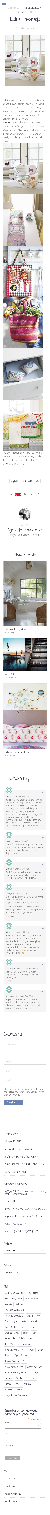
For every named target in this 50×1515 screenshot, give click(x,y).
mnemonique (10, 996)
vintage (18, 1383)
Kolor (34, 1332)
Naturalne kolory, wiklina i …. (18, 629)
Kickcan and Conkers (13, 968)
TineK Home (30, 1378)
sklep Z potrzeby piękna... (16, 1372)
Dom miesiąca (11, 1321)
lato (37, 480)
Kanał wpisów (11, 1486)
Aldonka (8, 932)
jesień (25, 1332)
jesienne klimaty (12, 1332)
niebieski (30, 1349)
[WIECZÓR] (25, 654)
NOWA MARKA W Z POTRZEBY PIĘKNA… (25, 1164)
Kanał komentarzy (13, 1493)
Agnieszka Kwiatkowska (32, 8)
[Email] (11, 494)
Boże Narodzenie (32, 1298)
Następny (31, 28)
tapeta (19, 1378)
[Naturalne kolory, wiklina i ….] (25, 593)
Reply (42, 792)
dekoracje (20, 1304)
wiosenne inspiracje (13, 1389)
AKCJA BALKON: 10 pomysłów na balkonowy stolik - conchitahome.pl (25, 1192)
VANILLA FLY (35, 1216)
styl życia (35, 1372)
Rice (24, 1361)
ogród (40, 1349)
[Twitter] (31, 494)
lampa (31, 1338)
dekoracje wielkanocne (14, 1309)
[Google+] (25, 494)
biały (7, 1298)
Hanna (8, 841)
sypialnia (8, 1378)
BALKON (11, 1201)
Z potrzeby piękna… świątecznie (19, 1149)
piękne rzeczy (21, 1355)
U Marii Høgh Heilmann (15, 1171)
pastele (8, 1355)
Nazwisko (9, 1445)
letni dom (9, 1344)
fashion (24, 1321)
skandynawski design (14, 1366)
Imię (6, 1434)
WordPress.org (11, 1501)
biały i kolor (17, 1298)
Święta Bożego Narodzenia (16, 1395)
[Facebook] (38, 494)
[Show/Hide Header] (4, 3)
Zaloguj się (10, 1478)
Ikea (21, 1326)
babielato (9, 796)
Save (19, 495)
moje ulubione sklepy (14, 1349)
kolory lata (27, 480)
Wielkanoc (28, 1383)
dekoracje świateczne (14, 1315)
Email (22, 1422)
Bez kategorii (22, 12)
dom (38, 1315)
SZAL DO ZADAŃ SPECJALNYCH (21, 1156)
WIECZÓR (9, 674)
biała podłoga (33, 1292)
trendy (8, 1383)
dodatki (30, 1315)
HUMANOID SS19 (13, 1141)
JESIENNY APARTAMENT (26, 1231)
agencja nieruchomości (14, 1292)
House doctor (11, 1326)
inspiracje (14, 480)
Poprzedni (19, 28)
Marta (7, 1208)
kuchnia (22, 1338)
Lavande (9, 868)
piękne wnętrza (12, 1361)
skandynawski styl (34, 1366)
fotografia (34, 1321)
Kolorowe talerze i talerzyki (17, 752)
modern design (24, 1344)
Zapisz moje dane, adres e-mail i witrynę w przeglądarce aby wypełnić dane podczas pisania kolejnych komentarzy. (24, 1091)
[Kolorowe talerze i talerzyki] (25, 715)
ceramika (8, 1304)
